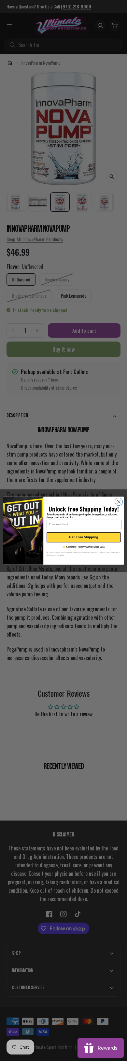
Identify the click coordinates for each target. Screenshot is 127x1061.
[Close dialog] (119, 502)
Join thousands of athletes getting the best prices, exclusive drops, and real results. (82, 516)
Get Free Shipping (83, 537)
